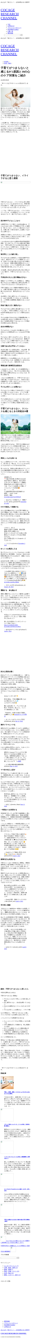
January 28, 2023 (9, 587)
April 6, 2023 (7, 631)
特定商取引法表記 (9, 1325)
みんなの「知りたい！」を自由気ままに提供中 (15, 1330)
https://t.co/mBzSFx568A (11, 625)
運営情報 (7, 1321)
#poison (16, 714)
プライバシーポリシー (11, 1323)
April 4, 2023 (16, 856)
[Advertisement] (15, 155)
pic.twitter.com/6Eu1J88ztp (11, 582)
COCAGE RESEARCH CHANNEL (10, 14)
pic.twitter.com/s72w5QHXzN (12, 497)
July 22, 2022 (19, 721)
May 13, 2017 (14, 766)
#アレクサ (21, 714)
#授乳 (19, 761)
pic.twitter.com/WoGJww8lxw (12, 626)
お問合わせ (7, 1326)
